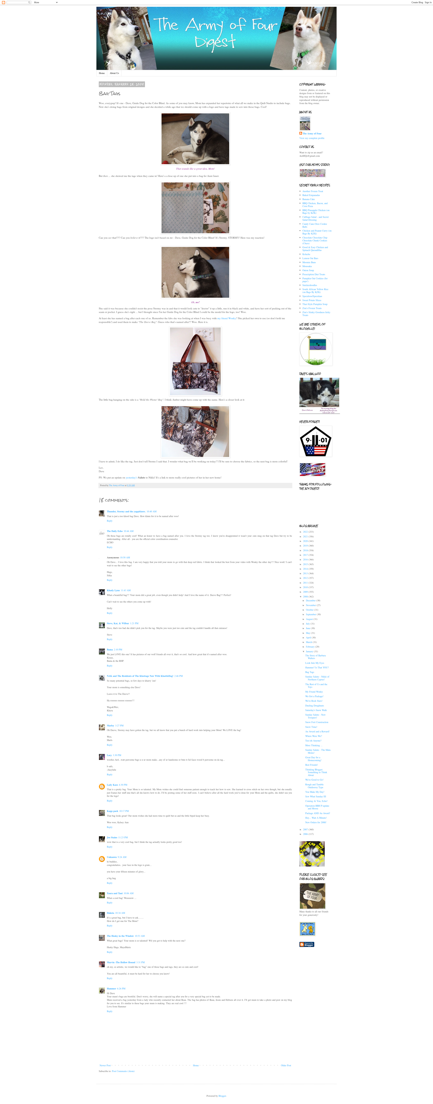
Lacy (109, 755)
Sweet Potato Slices (311, 300)
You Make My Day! (314, 791)
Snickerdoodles (309, 285)
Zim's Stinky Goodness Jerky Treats (316, 314)
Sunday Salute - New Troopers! (315, 716)
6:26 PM (121, 988)
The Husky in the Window (120, 936)
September (311, 614)
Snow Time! (311, 726)
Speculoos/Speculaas (312, 296)
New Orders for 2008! (315, 822)
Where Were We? (313, 736)
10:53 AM (140, 935)
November (311, 605)
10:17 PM (124, 811)
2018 (306, 550)
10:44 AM (128, 531)
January (310, 651)
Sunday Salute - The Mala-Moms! (318, 751)
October (310, 609)
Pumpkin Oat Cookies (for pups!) (315, 280)
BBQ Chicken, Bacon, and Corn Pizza (315, 205)
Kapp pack (112, 811)
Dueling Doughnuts (314, 705)
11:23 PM (123, 837)
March (309, 642)
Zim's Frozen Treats (312, 308)
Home (102, 73)
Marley (110, 725)
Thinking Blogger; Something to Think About (316, 772)
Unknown (112, 857)
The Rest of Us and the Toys (316, 686)
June (308, 628)
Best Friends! (311, 764)
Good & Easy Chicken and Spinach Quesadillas (315, 249)
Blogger (222, 1095)
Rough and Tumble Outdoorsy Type (314, 786)
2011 (306, 582)
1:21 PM (134, 623)
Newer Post (105, 1065)
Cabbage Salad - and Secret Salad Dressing (315, 218)
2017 (306, 554)
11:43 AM (126, 590)
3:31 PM (140, 962)
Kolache (306, 254)
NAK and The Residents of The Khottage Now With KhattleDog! (140, 676)
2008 (306, 596)
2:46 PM (178, 675)
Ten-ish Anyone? (313, 740)
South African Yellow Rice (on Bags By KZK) (315, 291)
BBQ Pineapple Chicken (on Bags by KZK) (315, 212)
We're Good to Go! (314, 779)
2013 (306, 573)
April (309, 637)
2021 (306, 536)
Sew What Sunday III (315, 796)
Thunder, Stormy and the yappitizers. (126, 511)
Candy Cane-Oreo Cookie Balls (314, 225)
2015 (306, 564)
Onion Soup (308, 270)
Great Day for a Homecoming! (313, 759)
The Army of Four (312, 133)
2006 (306, 834)
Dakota (110, 913)
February (310, 646)
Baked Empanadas (311, 195)
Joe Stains (112, 837)
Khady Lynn (113, 590)
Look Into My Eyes (314, 662)
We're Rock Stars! (314, 700)
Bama (110, 649)
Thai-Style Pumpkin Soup (314, 304)
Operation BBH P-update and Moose (317, 807)
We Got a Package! (314, 696)
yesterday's (131, 477)
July (308, 623)
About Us (114, 73)
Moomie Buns (309, 262)
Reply (109, 520)
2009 (306, 591)
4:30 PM (123, 784)
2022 (306, 531)
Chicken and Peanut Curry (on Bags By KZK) (317, 232)
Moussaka (307, 266)
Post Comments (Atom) (123, 1071)
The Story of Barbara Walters (315, 657)
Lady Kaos (112, 784)
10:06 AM (128, 893)
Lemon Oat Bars (310, 258)
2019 (306, 545)
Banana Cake (308, 199)
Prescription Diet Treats (313, 274)
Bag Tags (309, 672)
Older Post (286, 1065)
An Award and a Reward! (317, 731)
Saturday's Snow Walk (316, 710)
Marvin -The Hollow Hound (121, 962)
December (311, 600)
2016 (306, 559)
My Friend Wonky (314, 691)
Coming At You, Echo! (316, 801)
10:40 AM (151, 511)
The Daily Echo (115, 531)
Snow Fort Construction (316, 722)
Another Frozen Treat (312, 191)
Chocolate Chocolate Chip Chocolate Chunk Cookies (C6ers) (314, 240)
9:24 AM (122, 857)
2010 (306, 587)
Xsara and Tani (115, 893)
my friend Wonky (226, 318)
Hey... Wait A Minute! (316, 817)
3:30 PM (117, 755)
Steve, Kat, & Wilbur (118, 623)
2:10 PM (118, 649)
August (309, 619)
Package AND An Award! (317, 813)
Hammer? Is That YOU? (317, 667)
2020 (306, 541)
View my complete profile (311, 138)
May (308, 633)
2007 (306, 829)
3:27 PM (119, 725)
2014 (306, 568)
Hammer (111, 988)
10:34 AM (120, 912)
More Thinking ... (314, 745)
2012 (306, 578)
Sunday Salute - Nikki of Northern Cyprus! (317, 678)
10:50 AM (125, 557)
